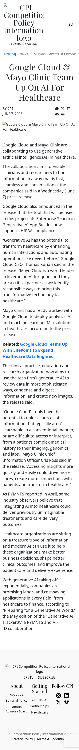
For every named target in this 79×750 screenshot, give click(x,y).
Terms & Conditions (52, 739)
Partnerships (39, 706)
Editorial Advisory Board (16, 709)
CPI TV (28, 677)
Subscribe (47, 677)
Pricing (10, 54)
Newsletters (39, 712)
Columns (39, 54)
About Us (16, 694)
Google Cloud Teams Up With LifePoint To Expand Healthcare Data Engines (35, 350)
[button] (70, 24)
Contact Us (39, 700)
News (23, 54)
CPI (10, 108)
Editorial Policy (16, 701)
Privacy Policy (22, 739)
